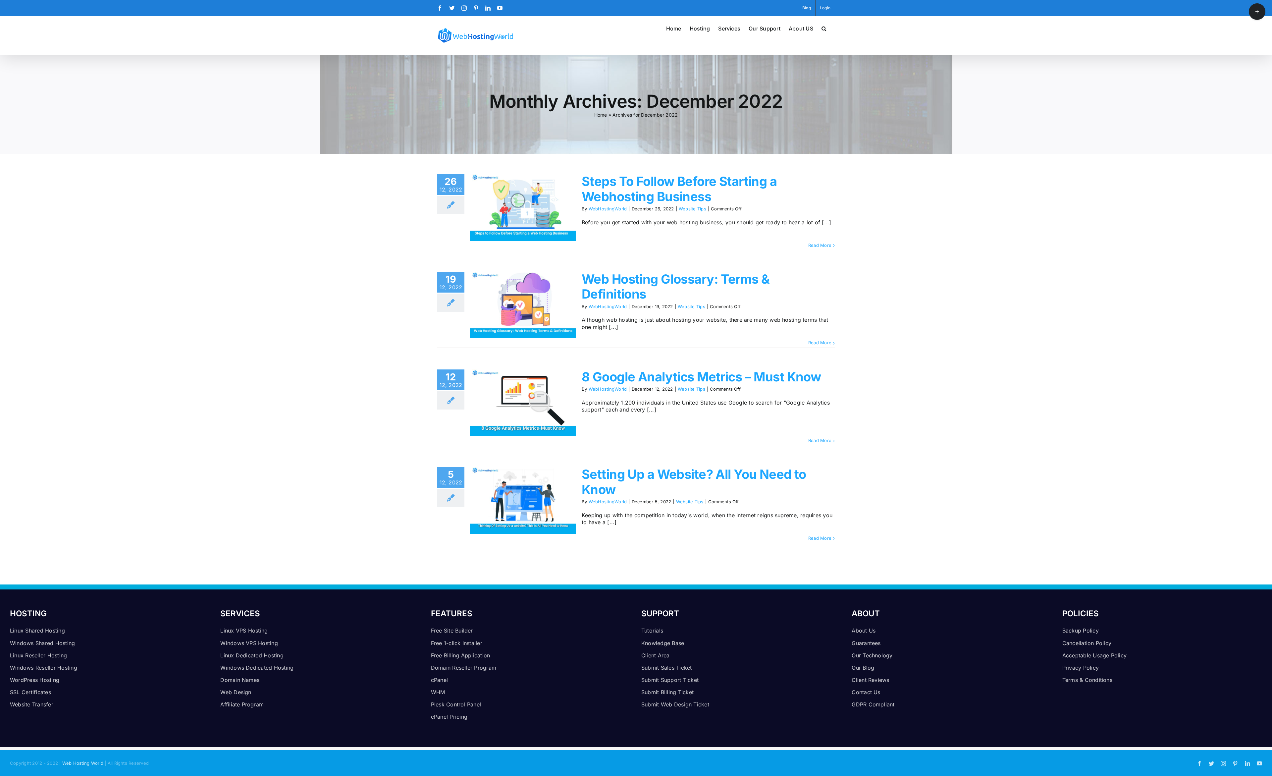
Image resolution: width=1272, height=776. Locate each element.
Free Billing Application (460, 655)
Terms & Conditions (1087, 680)
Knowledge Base (662, 643)
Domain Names (239, 680)
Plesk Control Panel (456, 704)
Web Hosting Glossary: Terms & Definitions (675, 286)
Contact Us (866, 692)
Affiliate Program (242, 704)
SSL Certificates (30, 692)
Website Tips (692, 208)
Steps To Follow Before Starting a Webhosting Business (679, 189)
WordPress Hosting (34, 680)
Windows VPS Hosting (249, 643)
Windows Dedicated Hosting (256, 667)
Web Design (235, 692)
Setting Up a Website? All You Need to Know (694, 482)
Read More (819, 245)
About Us (863, 630)
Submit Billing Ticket (667, 692)
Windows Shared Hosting (42, 643)
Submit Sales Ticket (666, 667)
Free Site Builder (452, 630)
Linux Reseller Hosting (38, 655)
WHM (438, 692)
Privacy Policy (1080, 667)
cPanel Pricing (449, 716)
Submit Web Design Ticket (675, 704)
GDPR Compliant (873, 704)
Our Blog (863, 667)
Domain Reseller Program (464, 667)
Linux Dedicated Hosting (252, 655)
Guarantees (866, 643)
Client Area (655, 655)
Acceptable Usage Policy (1094, 655)
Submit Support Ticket (670, 680)
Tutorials (652, 630)
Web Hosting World (82, 763)
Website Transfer (31, 704)
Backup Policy (1080, 630)
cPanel (439, 680)
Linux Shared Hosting (37, 630)
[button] (824, 28)
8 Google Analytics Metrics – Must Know (701, 376)
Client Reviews (870, 680)
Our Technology (872, 655)
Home (600, 115)
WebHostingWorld (608, 208)
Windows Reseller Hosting (43, 667)
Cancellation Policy (1087, 643)
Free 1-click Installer (456, 643)
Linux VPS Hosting (244, 630)
